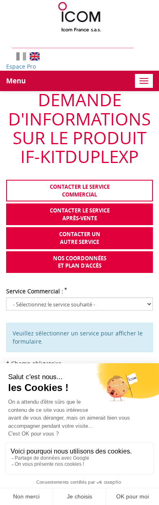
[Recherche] (137, 39)
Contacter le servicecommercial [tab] (80, 190)
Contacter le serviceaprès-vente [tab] (80, 214)
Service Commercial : (36, 291)
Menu (16, 80)
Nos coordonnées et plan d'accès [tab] (79, 262)
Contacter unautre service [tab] (79, 238)
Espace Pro (21, 66)
